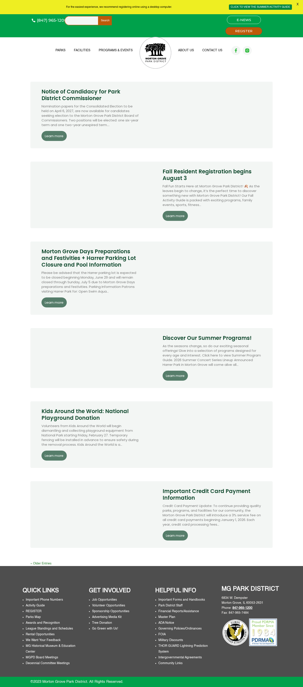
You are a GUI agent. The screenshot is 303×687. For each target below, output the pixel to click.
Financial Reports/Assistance (179, 611)
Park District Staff (170, 605)
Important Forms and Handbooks (182, 599)
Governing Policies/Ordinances (180, 628)
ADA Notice (166, 622)
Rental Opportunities (40, 634)
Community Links (170, 663)
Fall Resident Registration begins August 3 (207, 175)
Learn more (54, 136)
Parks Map (33, 617)
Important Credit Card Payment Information (206, 494)
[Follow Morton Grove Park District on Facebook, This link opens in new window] (235, 50)
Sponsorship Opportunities (110, 611)
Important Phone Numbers (44, 599)
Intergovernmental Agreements (180, 657)
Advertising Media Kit (107, 617)
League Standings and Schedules (49, 628)
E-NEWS (244, 20)
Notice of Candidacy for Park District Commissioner (80, 95)
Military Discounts (170, 640)
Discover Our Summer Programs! (207, 338)
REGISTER (243, 31)
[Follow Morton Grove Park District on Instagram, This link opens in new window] (247, 50)
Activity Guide (35, 605)
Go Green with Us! (105, 628)
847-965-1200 (242, 608)
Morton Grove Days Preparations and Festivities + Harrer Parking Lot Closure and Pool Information (88, 258)
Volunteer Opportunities (108, 605)
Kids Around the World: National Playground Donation (85, 415)
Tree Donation (102, 622)
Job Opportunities (104, 599)
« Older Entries (40, 563)
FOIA (162, 634)
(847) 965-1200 (52, 20)
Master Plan (166, 617)
